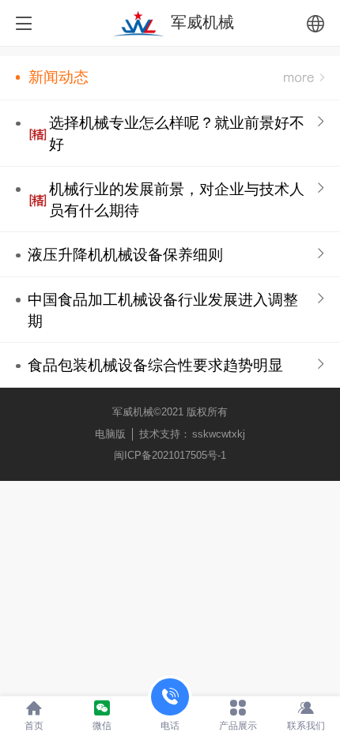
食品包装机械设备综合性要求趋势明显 (155, 365)
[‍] (304, 78)
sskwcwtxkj (218, 434)
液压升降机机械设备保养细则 (125, 254)
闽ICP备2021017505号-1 (170, 455)
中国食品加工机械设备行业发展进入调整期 (163, 310)
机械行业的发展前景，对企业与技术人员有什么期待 (176, 200)
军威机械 (202, 22)
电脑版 (110, 434)
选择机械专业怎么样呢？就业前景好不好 (176, 133)
